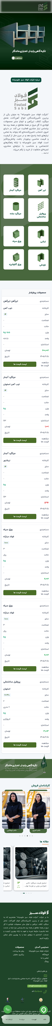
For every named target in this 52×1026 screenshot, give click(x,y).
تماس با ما (45, 958)
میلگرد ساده (15, 213)
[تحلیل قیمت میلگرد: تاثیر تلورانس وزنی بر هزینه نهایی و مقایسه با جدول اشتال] (31, 863)
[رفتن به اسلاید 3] (27, 835)
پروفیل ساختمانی (41, 215)
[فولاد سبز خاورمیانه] (37, 6)
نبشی (43, 241)
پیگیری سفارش (18, 955)
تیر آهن (42, 190)
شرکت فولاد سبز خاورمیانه (39, 951)
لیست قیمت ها (20, 364)
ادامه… (45, 153)
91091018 (38, 809)
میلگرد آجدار (15, 190)
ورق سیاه (16, 241)
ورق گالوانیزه (15, 264)
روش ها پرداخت (18, 951)
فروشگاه (45, 954)
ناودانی (42, 265)
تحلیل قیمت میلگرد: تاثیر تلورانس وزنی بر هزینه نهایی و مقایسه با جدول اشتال (35, 886)
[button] (4, 811)
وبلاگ (46, 961)
